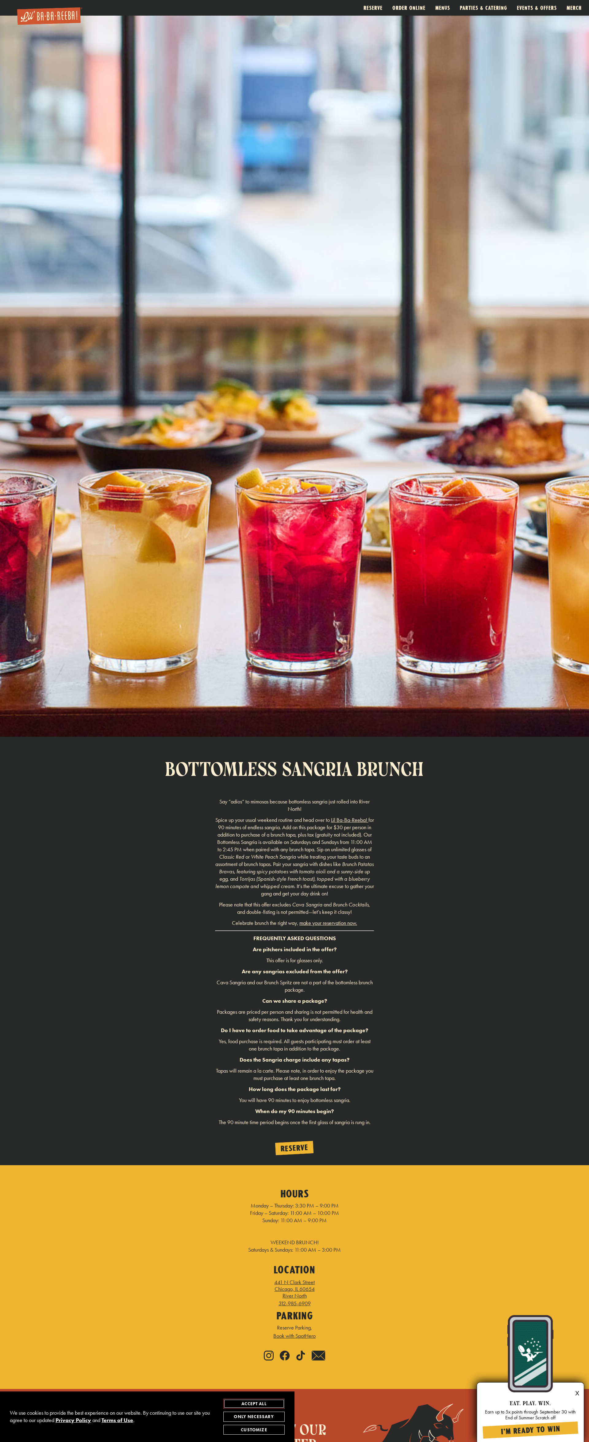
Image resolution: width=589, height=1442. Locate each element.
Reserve (373, 8)
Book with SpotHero (294, 1336)
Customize (254, 1429)
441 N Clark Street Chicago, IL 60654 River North (294, 1289)
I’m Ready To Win (530, 1430)
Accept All (254, 1403)
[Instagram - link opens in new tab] (268, 1356)
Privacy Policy (73, 1420)
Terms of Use (117, 1420)
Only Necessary (254, 1416)
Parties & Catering (483, 8)
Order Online (408, 8)
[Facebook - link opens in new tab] (284, 1356)
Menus (442, 8)
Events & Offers (537, 8)
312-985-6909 (295, 1303)
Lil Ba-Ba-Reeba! (349, 820)
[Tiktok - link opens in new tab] (300, 1356)
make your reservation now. (328, 923)
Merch (574, 8)
